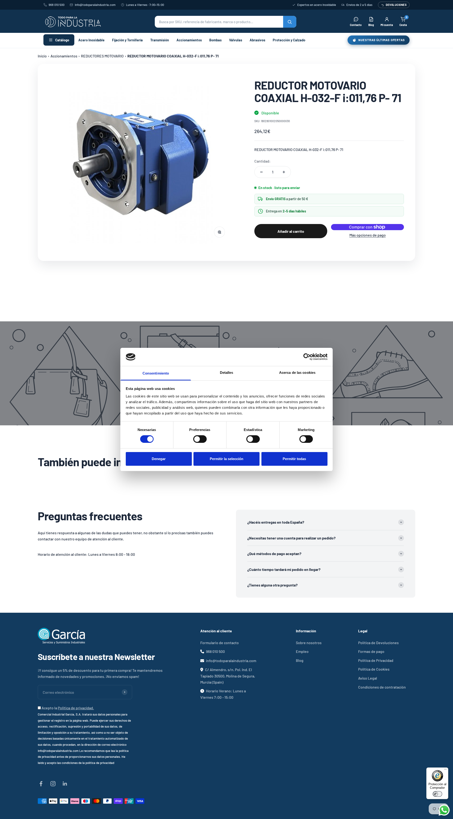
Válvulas (235, 40)
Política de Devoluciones (378, 642)
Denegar (159, 459)
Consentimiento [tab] (156, 373)
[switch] (200, 439)
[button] (225, 22)
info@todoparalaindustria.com (95, 5)
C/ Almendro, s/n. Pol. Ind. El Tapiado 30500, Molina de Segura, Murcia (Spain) (227, 675)
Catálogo (62, 40)
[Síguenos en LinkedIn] (65, 783)
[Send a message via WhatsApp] (444, 810)
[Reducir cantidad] (261, 172)
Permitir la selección (226, 459)
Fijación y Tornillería (127, 40)
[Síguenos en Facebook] (41, 783)
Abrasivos (257, 40)
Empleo (302, 651)
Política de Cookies (374, 669)
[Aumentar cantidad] (284, 172)
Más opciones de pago (367, 235)
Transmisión (159, 40)
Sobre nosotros (309, 642)
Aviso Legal (367, 678)
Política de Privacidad (375, 660)
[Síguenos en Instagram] (53, 783)
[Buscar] (289, 22)
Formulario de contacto (219, 642)
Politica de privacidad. (76, 708)
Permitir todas (294, 459)
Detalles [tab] (226, 373)
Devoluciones (396, 4)
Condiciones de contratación (382, 687)
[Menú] (445, 770)
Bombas (215, 40)
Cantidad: (262, 161)
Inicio (42, 56)
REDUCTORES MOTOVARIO (102, 56)
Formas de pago (371, 651)
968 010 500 (56, 5)
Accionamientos (189, 40)
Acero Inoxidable (91, 40)
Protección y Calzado (289, 40)
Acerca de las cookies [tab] (297, 373)
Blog (299, 660)
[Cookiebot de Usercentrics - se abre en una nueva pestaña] (306, 356)
